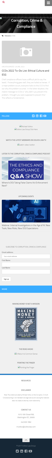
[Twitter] (33, 115)
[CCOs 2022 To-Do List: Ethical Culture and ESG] (26, 52)
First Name (6, 260)
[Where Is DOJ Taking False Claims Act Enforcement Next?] (26, 168)
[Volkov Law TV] (44, 115)
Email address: (7, 252)
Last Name (6, 268)
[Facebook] (41, 115)
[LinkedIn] (37, 115)
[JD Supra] (48, 116)
